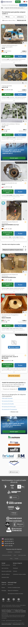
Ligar (21, 56)
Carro (15, 555)
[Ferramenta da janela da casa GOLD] (14, 171)
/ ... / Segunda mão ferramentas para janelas (13, 8)
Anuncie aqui (14, 472)
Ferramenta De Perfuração (9, 406)
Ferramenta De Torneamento (9, 409)
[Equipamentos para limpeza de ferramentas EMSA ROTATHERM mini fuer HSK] (14, 210)
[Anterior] (2, 34)
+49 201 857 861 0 (8, 541)
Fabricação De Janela (7, 398)
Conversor (10, 552)
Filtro (8, 17)
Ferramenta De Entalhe (8, 404)
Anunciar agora (14, 158)
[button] (26, 1)
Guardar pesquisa (14, 375)
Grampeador (17, 552)
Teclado (16, 558)
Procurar (23, 5)
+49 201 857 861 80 (9, 543)
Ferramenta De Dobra (7, 401)
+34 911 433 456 (8, 545)
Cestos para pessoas (6, 555)
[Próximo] (25, 34)
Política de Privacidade (6, 624)
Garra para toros (22, 555)
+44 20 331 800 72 (8, 539)
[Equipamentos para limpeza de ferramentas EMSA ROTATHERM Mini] (14, 263)
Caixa (11, 558)
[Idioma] (24, 1)
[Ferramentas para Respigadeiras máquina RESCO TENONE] (14, 303)
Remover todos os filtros (9, 20)
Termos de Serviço (16, 624)
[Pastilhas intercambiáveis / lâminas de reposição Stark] (14, 112)
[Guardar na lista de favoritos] (25, 46)
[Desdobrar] (14, 62)
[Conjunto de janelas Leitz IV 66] (14, 74)
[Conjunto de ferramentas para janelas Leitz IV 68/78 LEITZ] (14, 34)
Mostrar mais (14, 412)
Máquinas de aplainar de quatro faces (13, 249)
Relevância (21, 17)
